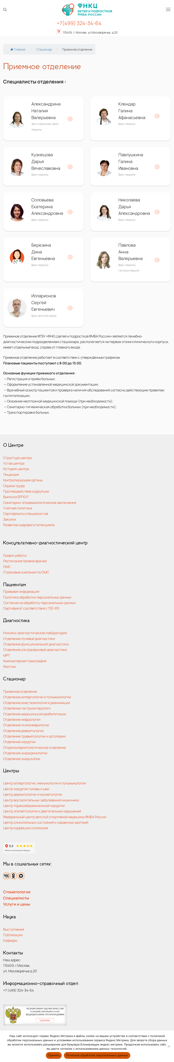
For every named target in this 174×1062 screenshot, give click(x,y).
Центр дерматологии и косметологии (32, 794)
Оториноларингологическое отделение (34, 747)
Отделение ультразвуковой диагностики (35, 649)
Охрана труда (14, 485)
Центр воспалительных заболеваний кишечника (41, 800)
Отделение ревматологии (23, 730)
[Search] (5, 10)
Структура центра (17, 457)
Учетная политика (17, 508)
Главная (19, 49)
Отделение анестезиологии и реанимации (36, 702)
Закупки (9, 519)
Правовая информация (21, 591)
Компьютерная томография (24, 660)
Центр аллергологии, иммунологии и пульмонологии (44, 783)
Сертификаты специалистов (25, 513)
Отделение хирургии (19, 741)
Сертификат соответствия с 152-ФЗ (31, 608)
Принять (54, 1055)
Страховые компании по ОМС (26, 572)
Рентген (9, 666)
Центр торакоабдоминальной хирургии (34, 805)
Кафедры (10, 940)
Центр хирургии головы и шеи (26, 788)
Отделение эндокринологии (25, 752)
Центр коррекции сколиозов (25, 827)
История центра (16, 468)
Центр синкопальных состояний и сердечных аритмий (45, 822)
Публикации (12, 934)
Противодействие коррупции (26, 491)
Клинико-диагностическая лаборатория (35, 632)
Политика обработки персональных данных (37, 597)
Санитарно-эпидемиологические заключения (39, 502)
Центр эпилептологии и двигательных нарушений (42, 811)
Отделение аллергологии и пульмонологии (37, 696)
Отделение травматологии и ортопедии (34, 736)
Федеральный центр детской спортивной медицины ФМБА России (54, 816)
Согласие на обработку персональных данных (39, 602)
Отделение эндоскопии (21, 758)
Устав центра (13, 463)
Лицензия (11, 474)
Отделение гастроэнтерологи (27, 708)
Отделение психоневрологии (26, 724)
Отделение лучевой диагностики (29, 638)
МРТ (6, 655)
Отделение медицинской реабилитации (34, 713)
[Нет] (169, 1047)
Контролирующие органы (22, 480)
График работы (15, 555)
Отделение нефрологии (21, 719)
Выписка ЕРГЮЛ (15, 496)
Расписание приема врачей (25, 560)
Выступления (13, 929)
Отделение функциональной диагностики (36, 644)
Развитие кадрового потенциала (29, 524)
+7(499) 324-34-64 (79, 23)
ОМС (7, 566)
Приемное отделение (20, 691)
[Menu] (168, 9)
